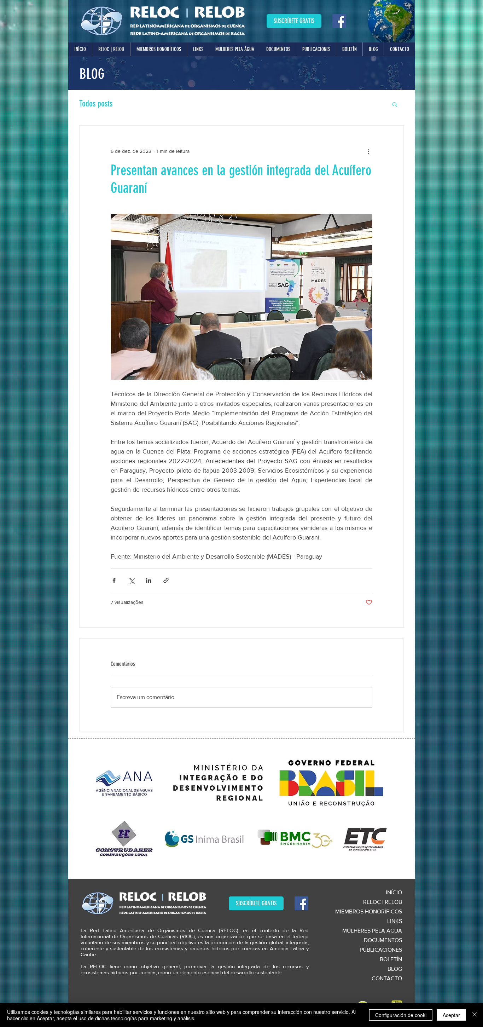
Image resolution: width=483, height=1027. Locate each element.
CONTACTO (387, 978)
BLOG (395, 969)
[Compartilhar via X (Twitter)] (131, 580)
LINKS (394, 921)
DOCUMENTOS (383, 940)
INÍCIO (394, 892)
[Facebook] (339, 21)
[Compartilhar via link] (166, 580)
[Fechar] (474, 1015)
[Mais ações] (368, 151)
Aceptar (451, 1015)
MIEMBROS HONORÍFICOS (368, 911)
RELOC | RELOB (382, 902)
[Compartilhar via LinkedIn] (148, 580)
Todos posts (95, 104)
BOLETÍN (391, 959)
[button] (111, 49)
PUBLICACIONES (381, 950)
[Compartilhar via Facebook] (114, 580)
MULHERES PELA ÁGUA (372, 931)
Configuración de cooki (400, 1015)
